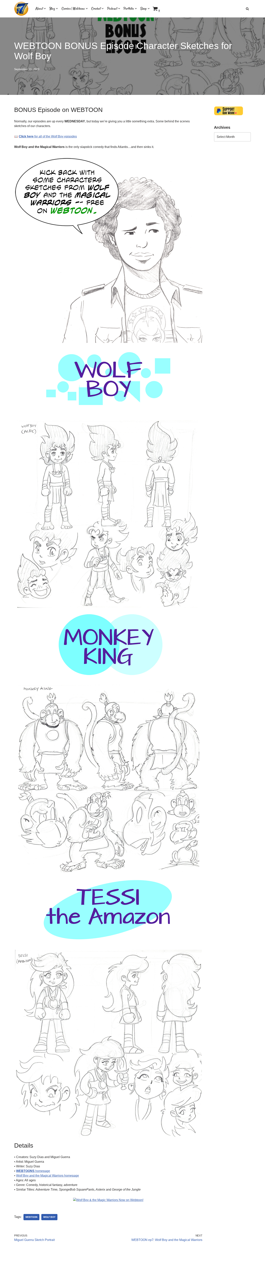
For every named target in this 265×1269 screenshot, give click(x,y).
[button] (45, 8)
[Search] (247, 8)
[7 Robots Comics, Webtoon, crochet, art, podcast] (21, 9)
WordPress (48, 1264)
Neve (18, 1264)
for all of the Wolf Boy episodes (48, 136)
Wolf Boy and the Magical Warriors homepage (47, 1175)
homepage (33, 1171)
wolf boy (49, 1217)
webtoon (31, 1217)
